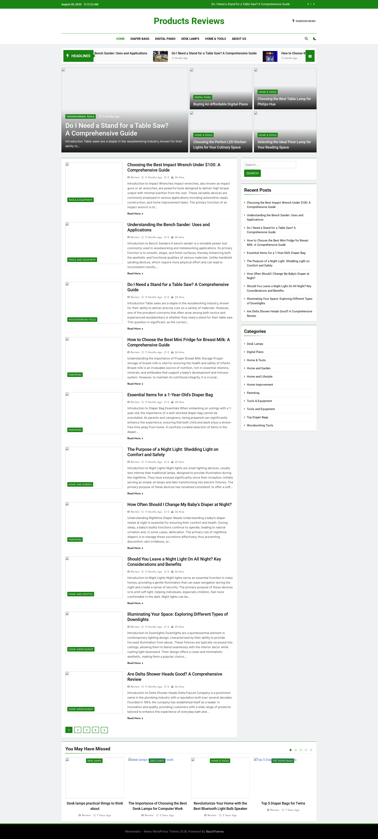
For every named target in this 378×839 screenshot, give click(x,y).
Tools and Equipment (82, 260)
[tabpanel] (94, 787)
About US (239, 39)
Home (120, 39)
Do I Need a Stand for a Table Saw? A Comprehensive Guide (250, 2)
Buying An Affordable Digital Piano (220, 104)
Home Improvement (81, 649)
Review (135, 177)
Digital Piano (165, 39)
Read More (134, 213)
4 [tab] (306, 750)
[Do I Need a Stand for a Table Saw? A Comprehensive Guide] (136, 58)
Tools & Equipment (80, 200)
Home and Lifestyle (81, 594)
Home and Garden (80, 484)
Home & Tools (215, 39)
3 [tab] (301, 750)
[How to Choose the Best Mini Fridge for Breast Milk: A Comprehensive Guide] (245, 58)
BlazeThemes (215, 831)
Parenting (75, 375)
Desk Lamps (190, 39)
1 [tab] (291, 750)
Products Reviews (189, 21)
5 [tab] (311, 750)
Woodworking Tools (80, 116)
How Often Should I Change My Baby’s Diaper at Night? (179, 504)
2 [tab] (296, 750)
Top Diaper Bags (257, 417)
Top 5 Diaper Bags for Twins (283, 803)
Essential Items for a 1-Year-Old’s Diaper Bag (170, 394)
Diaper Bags (140, 39)
